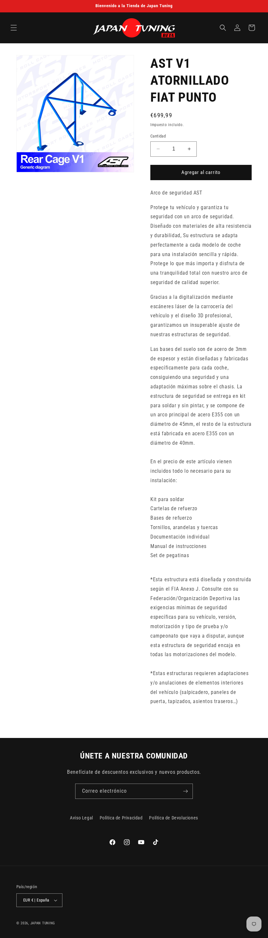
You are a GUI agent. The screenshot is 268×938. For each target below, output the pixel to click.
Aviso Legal (81, 817)
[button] (14, 28)
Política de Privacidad (121, 817)
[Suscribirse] (185, 791)
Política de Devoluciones (173, 817)
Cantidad (158, 136)
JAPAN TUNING (42, 923)
